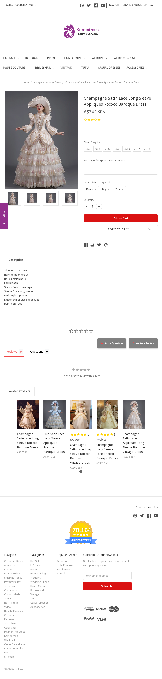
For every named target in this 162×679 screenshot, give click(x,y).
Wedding (98, 58)
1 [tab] (80, 471)
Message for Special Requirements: (105, 160)
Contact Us (10, 569)
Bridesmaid (43, 67)
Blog (6, 652)
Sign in (127, 5)
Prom (51, 58)
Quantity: (89, 200)
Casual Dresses (109, 67)
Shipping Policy (13, 577)
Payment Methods (14, 631)
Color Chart (10, 627)
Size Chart (10, 623)
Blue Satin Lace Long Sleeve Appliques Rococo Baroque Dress (54, 443)
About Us (9, 565)
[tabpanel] (28, 427)
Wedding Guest (125, 58)
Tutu (85, 67)
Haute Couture (14, 67)
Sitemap (9, 656)
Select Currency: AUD (20, 5)
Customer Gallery (14, 648)
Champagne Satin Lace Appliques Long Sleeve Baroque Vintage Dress (134, 443)
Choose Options (28, 418)
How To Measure (14, 611)
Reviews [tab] (11, 351)
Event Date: (97, 182)
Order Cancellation (15, 644)
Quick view (28, 410)
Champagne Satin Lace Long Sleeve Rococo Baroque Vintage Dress (81, 453)
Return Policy (12, 573)
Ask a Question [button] (114, 343)
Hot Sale (9, 58)
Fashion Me (63, 569)
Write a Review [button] (145, 343)
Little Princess (65, 565)
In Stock (31, 58)
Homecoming (73, 58)
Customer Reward (14, 561)
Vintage (66, 67)
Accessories (136, 67)
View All (61, 573)
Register (141, 5)
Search (114, 5)
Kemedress (64, 561)
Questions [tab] (36, 351)
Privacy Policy (12, 582)
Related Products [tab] (19, 391)
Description (15, 260)
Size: (93, 142)
